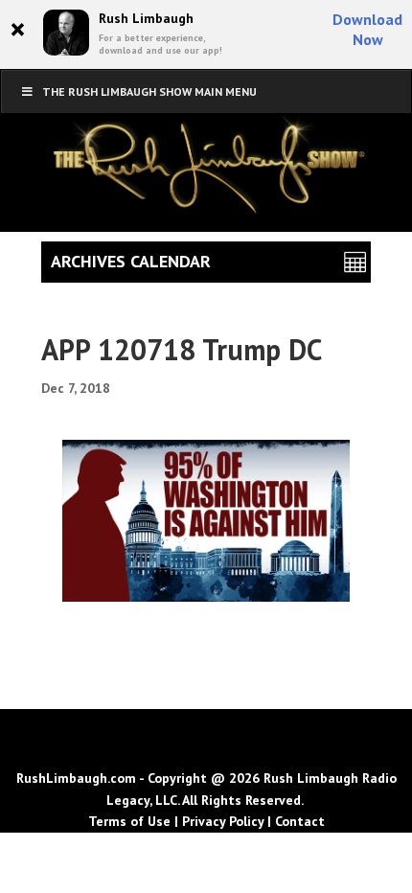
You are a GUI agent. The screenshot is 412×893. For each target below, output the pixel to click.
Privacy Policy (222, 821)
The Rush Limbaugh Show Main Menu (149, 91)
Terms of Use (129, 821)
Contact (300, 821)
